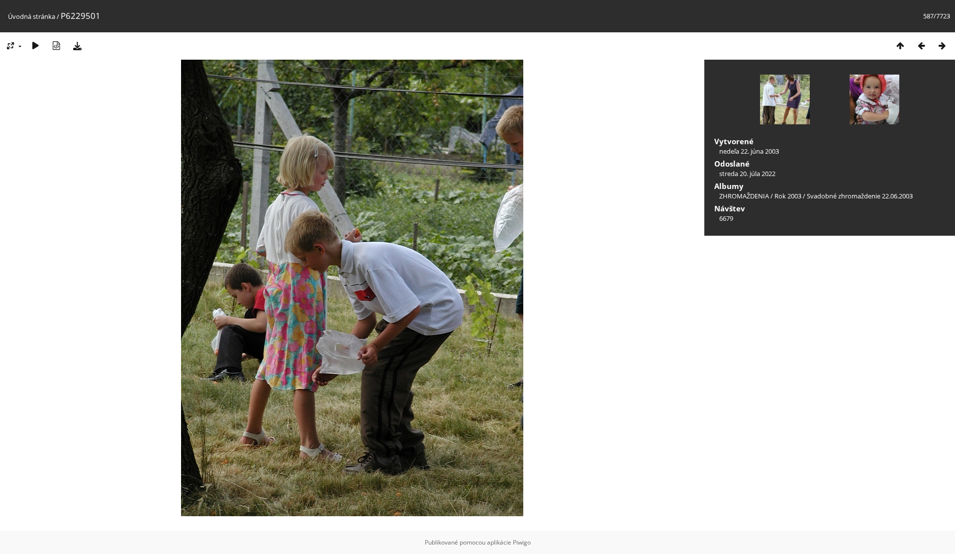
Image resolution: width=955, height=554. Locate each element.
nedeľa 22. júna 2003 (749, 151)
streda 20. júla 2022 (747, 173)
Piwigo (522, 542)
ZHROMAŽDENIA (744, 195)
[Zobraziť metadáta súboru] (56, 45)
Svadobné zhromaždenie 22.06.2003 (860, 195)
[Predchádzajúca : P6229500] (921, 45)
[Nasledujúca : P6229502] (942, 45)
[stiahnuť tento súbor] (77, 45)
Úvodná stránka (31, 16)
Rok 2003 (787, 195)
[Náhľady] (900, 45)
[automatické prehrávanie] (35, 45)
